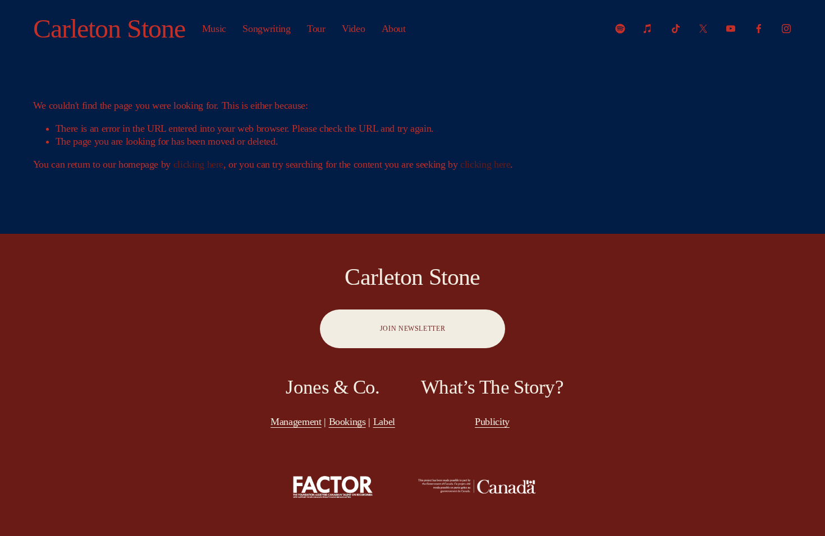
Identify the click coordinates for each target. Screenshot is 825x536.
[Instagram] (786, 28)
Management (296, 421)
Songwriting (266, 28)
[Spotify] (620, 28)
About (394, 28)
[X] (703, 28)
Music (214, 28)
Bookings (347, 421)
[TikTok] (675, 28)
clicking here (198, 164)
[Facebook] (758, 28)
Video (353, 28)
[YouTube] (730, 28)
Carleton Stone (109, 28)
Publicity (492, 421)
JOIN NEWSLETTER (412, 328)
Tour (316, 28)
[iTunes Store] (647, 28)
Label (384, 421)
